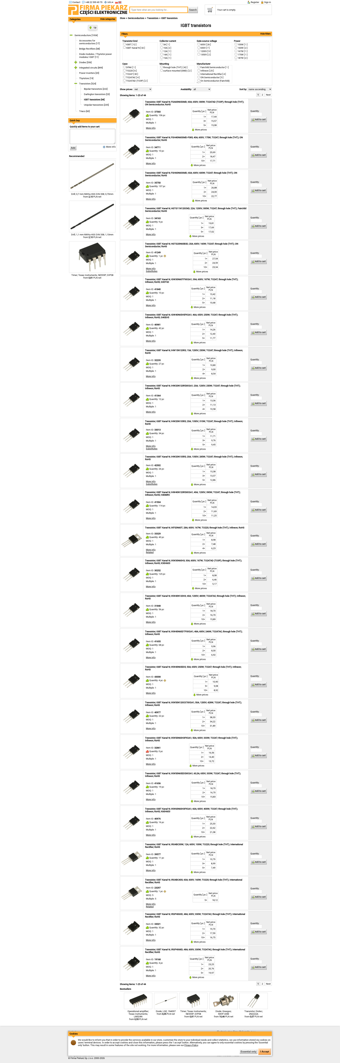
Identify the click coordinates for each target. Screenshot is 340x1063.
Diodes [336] (85, 62)
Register (254, 2)
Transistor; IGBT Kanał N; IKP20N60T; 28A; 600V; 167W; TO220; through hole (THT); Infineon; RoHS (194, 527)
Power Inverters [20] (89, 73)
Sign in (267, 2)
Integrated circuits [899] (91, 67)
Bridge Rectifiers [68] (89, 48)
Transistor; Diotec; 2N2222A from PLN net (253, 1014)
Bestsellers (125, 989)
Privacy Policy (191, 1045)
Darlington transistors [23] (97, 94)
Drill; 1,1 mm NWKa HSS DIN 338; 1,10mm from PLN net (92, 236)
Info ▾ (110, 2)
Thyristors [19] (86, 78)
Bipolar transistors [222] (95, 89)
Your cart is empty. (226, 9)
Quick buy (75, 120)
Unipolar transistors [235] (96, 105)
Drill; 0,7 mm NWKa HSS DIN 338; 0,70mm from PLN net (92, 195)
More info (111, 146)
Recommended (76, 156)
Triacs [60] (84, 111)
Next (268, 94)
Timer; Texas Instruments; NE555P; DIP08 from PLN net (92, 276)
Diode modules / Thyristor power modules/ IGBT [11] (95, 55)
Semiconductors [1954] (86, 35)
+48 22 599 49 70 (93, 2)
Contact (76, 2)
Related (150, 552)
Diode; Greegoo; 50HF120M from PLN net (223, 1014)
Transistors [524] (87, 83)
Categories (75, 19)
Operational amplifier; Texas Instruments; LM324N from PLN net (138, 1015)
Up (95, 27)
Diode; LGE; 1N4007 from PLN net (166, 1012)
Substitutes (151, 271)
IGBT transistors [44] (94, 99)
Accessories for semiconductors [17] (89, 42)
